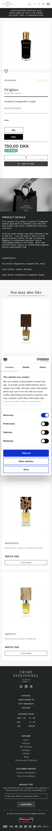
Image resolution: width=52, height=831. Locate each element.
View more (26, 563)
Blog (26, 757)
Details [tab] (26, 367)
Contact (26, 753)
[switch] (45, 424)
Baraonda (12, 543)
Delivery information (26, 772)
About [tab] (43, 367)
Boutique (26, 750)
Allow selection (26, 461)
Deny (26, 469)
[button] (48, 4)
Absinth (10, 633)
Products (26, 743)
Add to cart (27, 164)
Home (26, 740)
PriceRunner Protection (26, 760)
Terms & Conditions (26, 776)
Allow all (26, 453)
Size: (6, 120)
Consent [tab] (9, 367)
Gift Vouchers (26, 747)
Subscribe (26, 804)
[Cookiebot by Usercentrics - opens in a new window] (37, 359)
